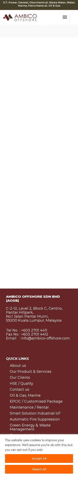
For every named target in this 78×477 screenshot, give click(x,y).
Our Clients (20, 378)
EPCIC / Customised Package (36, 401)
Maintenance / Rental (29, 407)
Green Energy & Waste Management (30, 427)
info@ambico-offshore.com (45, 338)
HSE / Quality (21, 383)
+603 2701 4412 (34, 334)
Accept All (39, 458)
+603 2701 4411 (34, 330)
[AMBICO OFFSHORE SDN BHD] (20, 17)
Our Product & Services (30, 372)
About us (18, 366)
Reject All (39, 469)
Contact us (19, 389)
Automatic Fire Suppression (35, 419)
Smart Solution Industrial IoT (35, 413)
